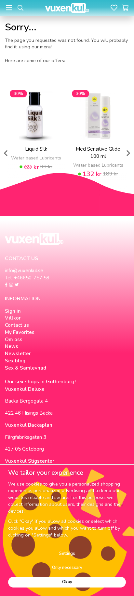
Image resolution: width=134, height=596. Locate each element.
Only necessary (67, 568)
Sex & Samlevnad (25, 368)
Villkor (13, 318)
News (11, 346)
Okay (67, 582)
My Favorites (19, 332)
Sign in (13, 311)
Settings (67, 553)
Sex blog (15, 360)
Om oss (13, 339)
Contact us (17, 325)
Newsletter (18, 353)
